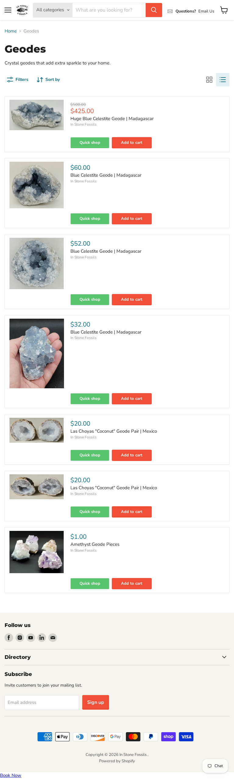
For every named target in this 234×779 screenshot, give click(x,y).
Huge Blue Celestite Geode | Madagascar (112, 119)
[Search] (154, 10)
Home (11, 31)
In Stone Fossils (83, 124)
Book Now (10, 775)
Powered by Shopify (117, 761)
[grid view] (209, 79)
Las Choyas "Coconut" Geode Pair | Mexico (113, 431)
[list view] (222, 79)
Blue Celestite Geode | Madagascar (105, 175)
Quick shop (90, 142)
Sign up (95, 702)
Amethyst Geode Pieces (94, 544)
